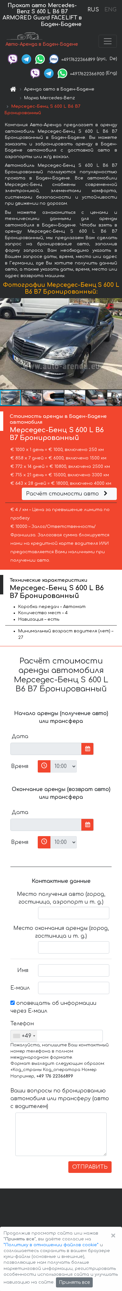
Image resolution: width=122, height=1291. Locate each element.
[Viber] (13, 58)
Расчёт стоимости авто (63, 494)
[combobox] (24, 1036)
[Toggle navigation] (108, 41)
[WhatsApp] (40, 58)
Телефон (21, 1024)
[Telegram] (26, 58)
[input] (46, 749)
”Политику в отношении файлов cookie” (51, 1245)
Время (19, 766)
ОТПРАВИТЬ (90, 1167)
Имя (22, 970)
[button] (116, 344)
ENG (110, 10)
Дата (20, 736)
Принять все (74, 1282)
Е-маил (20, 988)
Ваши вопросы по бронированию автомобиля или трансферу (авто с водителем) (59, 1098)
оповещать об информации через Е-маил (53, 1007)
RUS (93, 10)
